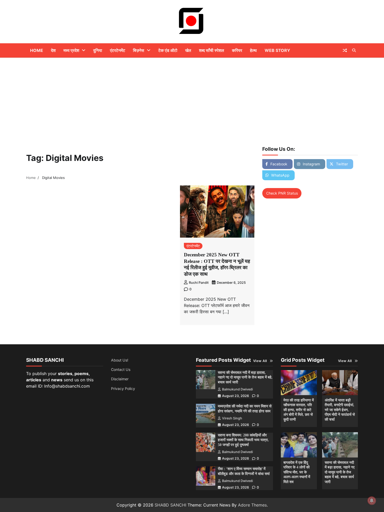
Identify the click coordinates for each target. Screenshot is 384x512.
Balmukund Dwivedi (237, 389)
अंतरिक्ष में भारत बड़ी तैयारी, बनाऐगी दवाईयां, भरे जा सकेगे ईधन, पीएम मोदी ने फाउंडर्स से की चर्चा (340, 409)
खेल (188, 50)
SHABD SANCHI (170, 505)
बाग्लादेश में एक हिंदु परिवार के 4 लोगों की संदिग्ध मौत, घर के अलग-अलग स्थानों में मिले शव (296, 472)
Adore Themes (252, 505)
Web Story (277, 50)
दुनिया (97, 50)
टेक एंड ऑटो (167, 50)
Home (36, 50)
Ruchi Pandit (199, 283)
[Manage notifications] (372, 500)
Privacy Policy (123, 388)
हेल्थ (253, 50)
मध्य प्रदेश (71, 50)
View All (260, 361)
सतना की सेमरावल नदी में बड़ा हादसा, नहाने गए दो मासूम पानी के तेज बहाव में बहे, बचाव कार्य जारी (245, 377)
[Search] (354, 50)
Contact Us (120, 369)
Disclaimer (120, 379)
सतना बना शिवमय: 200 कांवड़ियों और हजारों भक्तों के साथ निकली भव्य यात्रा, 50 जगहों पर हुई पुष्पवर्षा (243, 440)
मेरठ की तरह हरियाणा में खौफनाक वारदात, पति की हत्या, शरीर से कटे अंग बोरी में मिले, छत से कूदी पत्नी (298, 409)
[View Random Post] (345, 50)
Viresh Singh (232, 418)
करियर (237, 50)
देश (53, 50)
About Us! (119, 360)
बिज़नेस (138, 50)
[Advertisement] (192, 96)
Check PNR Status (282, 193)
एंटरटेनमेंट (117, 50)
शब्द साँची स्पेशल (211, 50)
